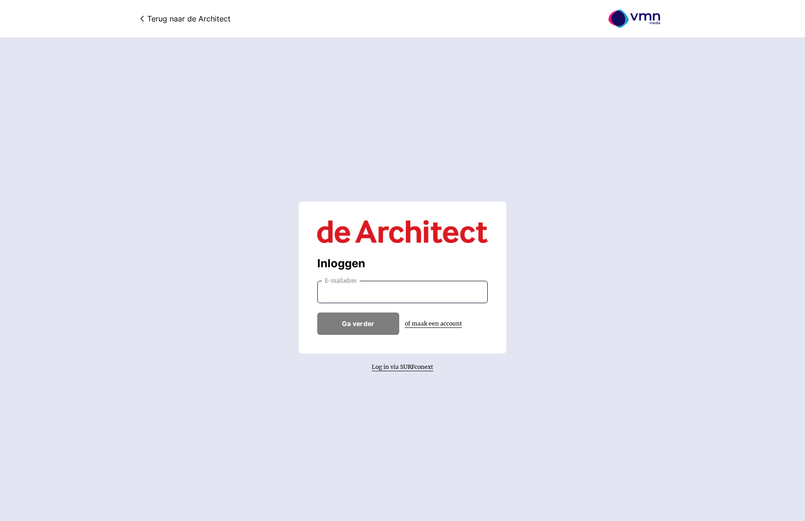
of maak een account (433, 323)
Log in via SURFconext (402, 366)
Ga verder (358, 323)
